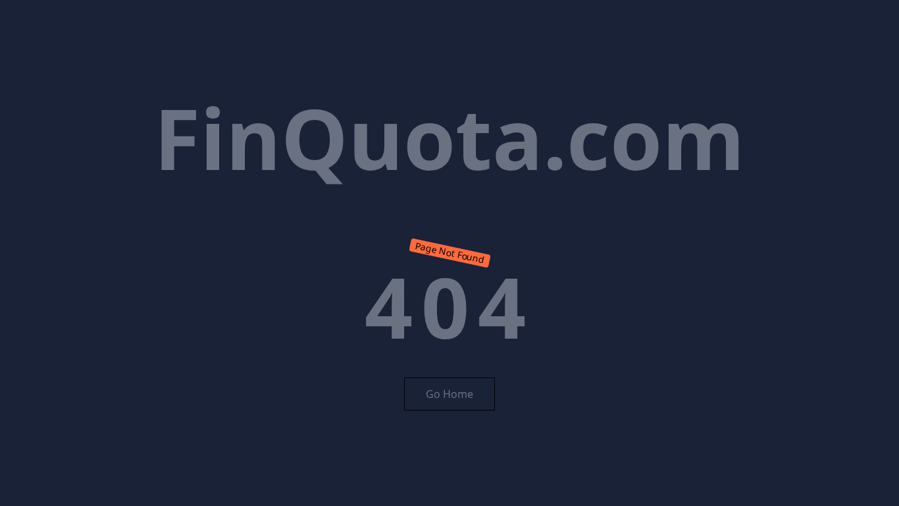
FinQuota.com (449, 137)
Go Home (449, 394)
